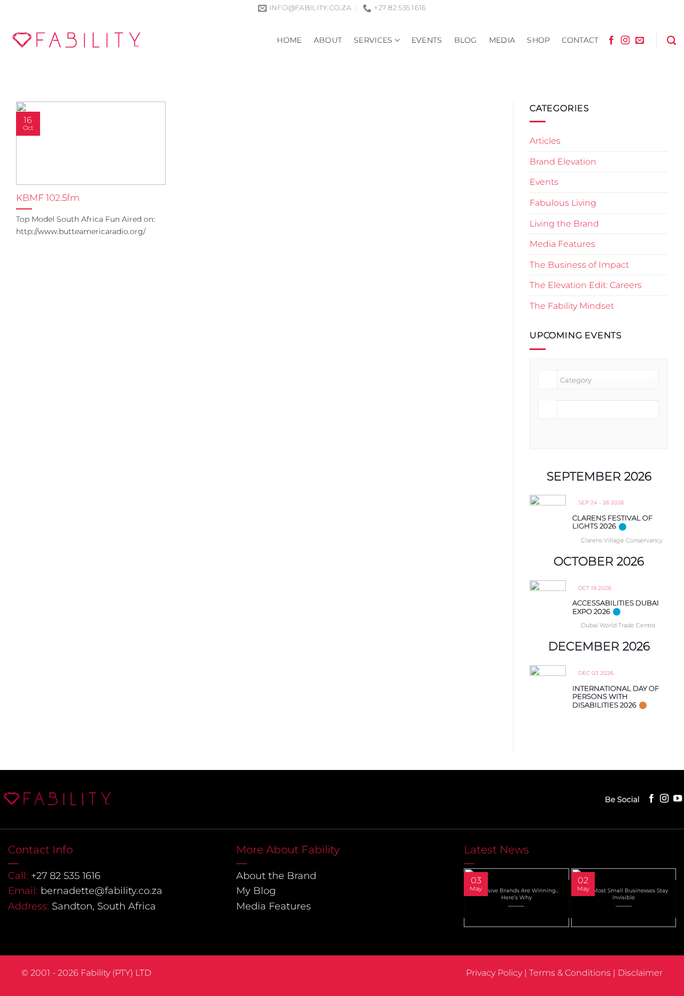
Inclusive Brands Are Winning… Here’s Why (516, 894)
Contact (580, 40)
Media (502, 40)
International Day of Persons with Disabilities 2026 (615, 696)
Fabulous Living (563, 203)
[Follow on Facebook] (611, 40)
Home (289, 40)
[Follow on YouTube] (677, 799)
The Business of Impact (579, 264)
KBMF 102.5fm (48, 197)
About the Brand (276, 876)
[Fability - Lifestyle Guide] (76, 40)
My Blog (256, 891)
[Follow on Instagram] (625, 40)
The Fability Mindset (572, 306)
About (328, 40)
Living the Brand (564, 223)
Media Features (562, 244)
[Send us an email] (639, 40)
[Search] (671, 41)
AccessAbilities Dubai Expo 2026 (615, 607)
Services (373, 40)
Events (426, 40)
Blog (465, 40)
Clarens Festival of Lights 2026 (612, 521)
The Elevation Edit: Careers (586, 285)
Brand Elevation (563, 161)
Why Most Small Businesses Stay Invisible (623, 894)
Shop (538, 40)
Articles (545, 141)
